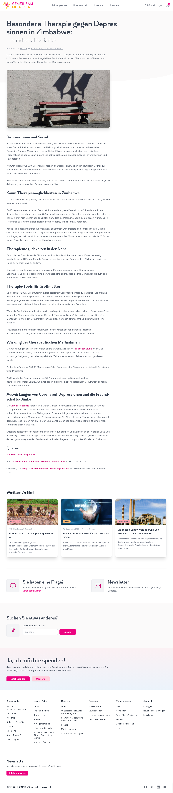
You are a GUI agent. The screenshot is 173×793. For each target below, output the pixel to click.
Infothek (10, 726)
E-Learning (11, 731)
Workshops (11, 718)
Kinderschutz (122, 719)
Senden (86, 448)
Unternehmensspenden (99, 715)
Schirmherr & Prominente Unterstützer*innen (72, 719)
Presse (37, 719)
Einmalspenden (95, 706)
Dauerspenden (95, 711)
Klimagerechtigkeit (42, 724)
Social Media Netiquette (126, 715)
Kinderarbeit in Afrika (43, 728)
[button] (6, 787)
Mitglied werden (68, 729)
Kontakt (64, 725)
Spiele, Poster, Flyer (15, 735)
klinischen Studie (83, 348)
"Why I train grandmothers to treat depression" (45, 468)
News (36, 706)
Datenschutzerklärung (126, 724)
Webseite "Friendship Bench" (21, 454)
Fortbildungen (12, 739)
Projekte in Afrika (41, 711)
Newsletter (121, 711)
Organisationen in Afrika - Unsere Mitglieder (72, 712)
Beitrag (23, 48)
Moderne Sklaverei (42, 742)
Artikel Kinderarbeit (16, 529)
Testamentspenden (97, 719)
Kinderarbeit (29, 529)
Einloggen (147, 706)
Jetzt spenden (18, 679)
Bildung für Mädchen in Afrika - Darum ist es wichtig (44, 735)
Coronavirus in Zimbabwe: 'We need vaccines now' (39, 461)
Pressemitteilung (88, 529)
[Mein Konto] (160, 5)
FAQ (118, 706)
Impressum (121, 728)
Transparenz (39, 715)
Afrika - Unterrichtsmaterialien (16, 707)
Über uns (40, 679)
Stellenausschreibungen (72, 733)
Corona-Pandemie (19, 405)
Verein (64, 706)
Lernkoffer (11, 713)
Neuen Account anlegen (154, 711)
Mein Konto (148, 715)
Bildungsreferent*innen (16, 722)
